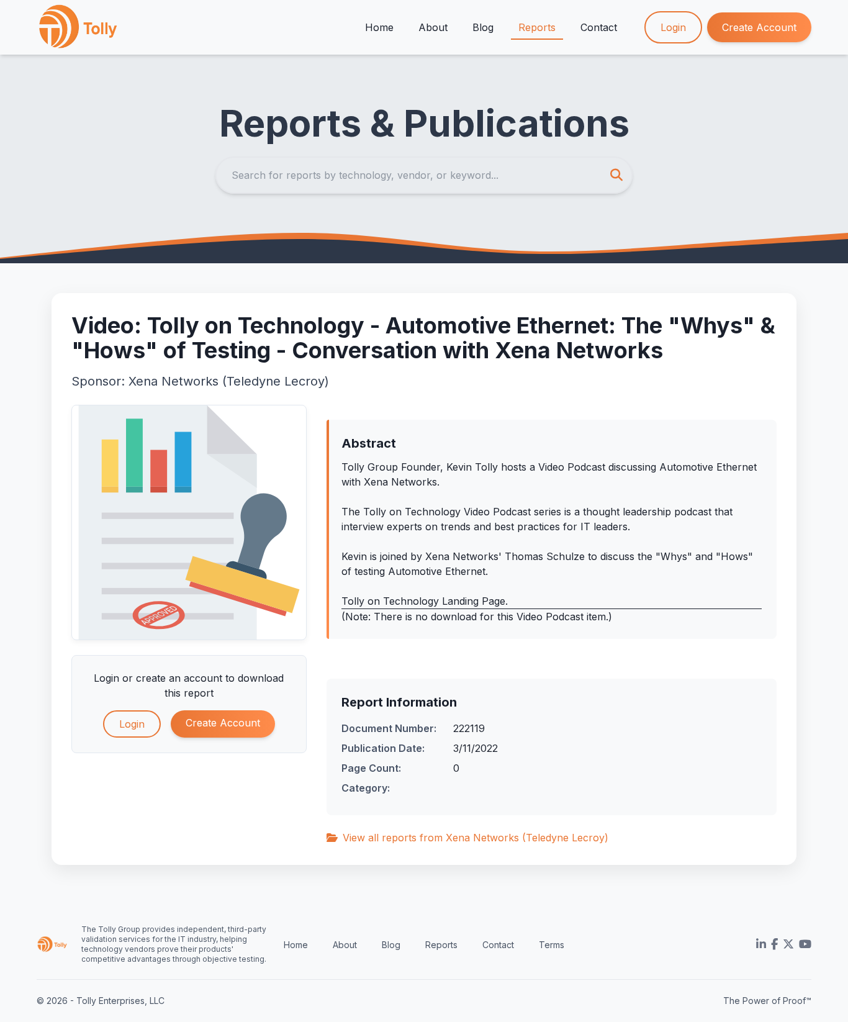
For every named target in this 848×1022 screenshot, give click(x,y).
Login (673, 27)
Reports (537, 27)
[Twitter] (788, 944)
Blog (483, 27)
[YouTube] (805, 944)
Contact (598, 27)
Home (379, 27)
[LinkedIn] (761, 944)
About (433, 27)
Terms (551, 944)
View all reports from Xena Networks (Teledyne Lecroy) (475, 837)
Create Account (759, 27)
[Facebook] (774, 944)
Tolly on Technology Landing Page (423, 601)
